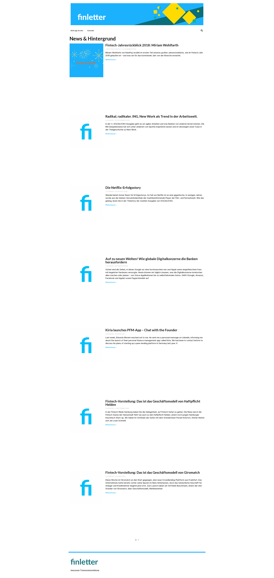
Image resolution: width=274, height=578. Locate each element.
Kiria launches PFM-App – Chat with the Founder (141, 330)
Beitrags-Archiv (77, 30)
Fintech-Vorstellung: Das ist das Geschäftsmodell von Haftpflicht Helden (152, 402)
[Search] (202, 30)
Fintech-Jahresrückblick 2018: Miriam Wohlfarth (141, 45)
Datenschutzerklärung (90, 570)
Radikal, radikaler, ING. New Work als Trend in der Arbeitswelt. (151, 116)
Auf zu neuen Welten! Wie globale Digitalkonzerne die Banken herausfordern (151, 260)
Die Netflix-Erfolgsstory (123, 187)
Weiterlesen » (110, 59)
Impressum (75, 570)
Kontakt (90, 30)
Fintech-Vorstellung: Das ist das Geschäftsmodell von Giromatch (152, 472)
